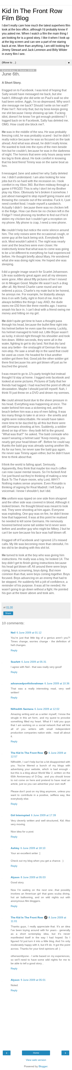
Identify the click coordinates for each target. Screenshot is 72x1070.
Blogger (43, 1066)
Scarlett (15, 661)
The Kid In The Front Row (27, 752)
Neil (13, 632)
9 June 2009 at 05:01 (33, 979)
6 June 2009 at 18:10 (32, 848)
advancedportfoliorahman (27, 683)
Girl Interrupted (20, 815)
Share (8, 613)
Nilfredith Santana (22, 708)
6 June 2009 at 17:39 (43, 815)
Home (36, 1053)
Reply (14, 650)
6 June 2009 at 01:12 (29, 632)
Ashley (15, 848)
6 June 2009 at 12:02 (47, 708)
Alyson (15, 877)
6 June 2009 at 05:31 (33, 661)
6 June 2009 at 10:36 (56, 683)
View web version (36, 1059)
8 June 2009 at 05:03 (33, 877)
